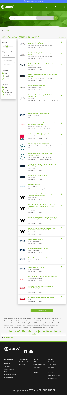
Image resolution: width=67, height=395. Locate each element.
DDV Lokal (51, 367)
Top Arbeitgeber (37, 7)
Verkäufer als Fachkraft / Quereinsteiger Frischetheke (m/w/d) (42, 287)
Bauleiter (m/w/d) (34, 184)
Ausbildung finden (9, 369)
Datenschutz (37, 367)
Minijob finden (8, 372)
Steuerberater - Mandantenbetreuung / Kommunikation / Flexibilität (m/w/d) (42, 229)
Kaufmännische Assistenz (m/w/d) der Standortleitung (40, 154)
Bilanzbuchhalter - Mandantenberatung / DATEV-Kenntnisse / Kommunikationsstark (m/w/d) (42, 206)
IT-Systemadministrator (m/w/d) (38, 248)
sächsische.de (52, 370)
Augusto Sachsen (52, 362)
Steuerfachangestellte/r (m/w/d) (38, 175)
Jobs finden (7, 366)
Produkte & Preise (24, 362)
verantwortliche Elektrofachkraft (38, 113)
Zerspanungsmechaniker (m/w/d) (38, 144)
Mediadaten (22, 364)
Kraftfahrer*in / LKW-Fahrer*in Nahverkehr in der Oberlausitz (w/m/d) (42, 123)
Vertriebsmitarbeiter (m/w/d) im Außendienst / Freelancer (42, 95)
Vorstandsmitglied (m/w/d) (37, 85)
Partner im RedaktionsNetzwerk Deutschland (34, 1)
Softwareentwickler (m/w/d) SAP (38, 134)
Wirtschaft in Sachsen (54, 375)
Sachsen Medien (52, 378)
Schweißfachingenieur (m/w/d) (38, 267)
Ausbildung (29, 7)
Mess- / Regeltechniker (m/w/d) (38, 258)
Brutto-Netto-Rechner (10, 374)
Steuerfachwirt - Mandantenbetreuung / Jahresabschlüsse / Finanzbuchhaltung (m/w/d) (42, 218)
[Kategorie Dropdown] (13, 56)
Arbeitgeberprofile (9, 377)
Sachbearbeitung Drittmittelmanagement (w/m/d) (41, 53)
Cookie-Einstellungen (39, 364)
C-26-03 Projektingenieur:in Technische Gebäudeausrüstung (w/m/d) (41, 42)
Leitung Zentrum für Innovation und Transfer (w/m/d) (42, 75)
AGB (35, 362)
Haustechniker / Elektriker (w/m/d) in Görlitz (42, 276)
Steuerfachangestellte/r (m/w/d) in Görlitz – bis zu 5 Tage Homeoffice (42, 165)
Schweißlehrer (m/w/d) (35, 239)
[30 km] (7, 47)
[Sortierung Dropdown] (65, 37)
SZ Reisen (50, 372)
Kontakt (36, 372)
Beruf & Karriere (20, 7)
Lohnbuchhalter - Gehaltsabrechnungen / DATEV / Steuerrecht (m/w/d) (42, 194)
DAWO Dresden (52, 364)
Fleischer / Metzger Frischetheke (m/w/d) (41, 297)
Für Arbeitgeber (45, 7)
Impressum (37, 370)
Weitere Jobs (42, 310)
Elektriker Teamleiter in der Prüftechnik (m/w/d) (40, 64)
